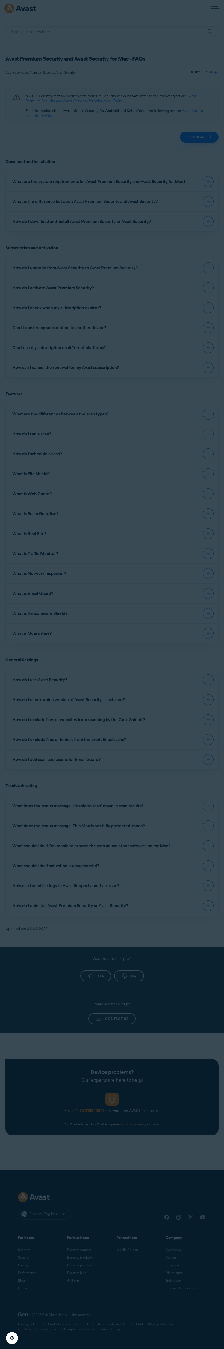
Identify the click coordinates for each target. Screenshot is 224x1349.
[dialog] (112, 674)
